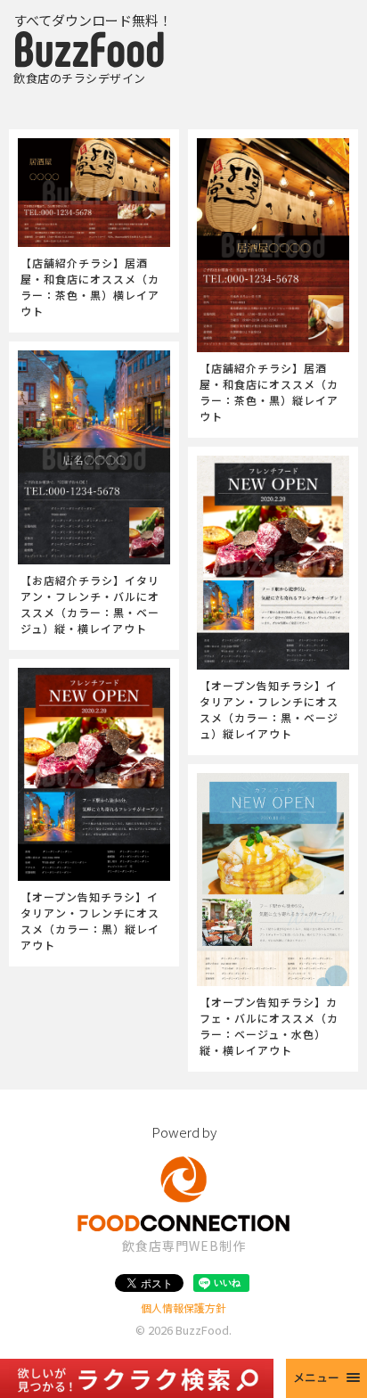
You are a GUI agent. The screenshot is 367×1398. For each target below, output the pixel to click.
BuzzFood (202, 1329)
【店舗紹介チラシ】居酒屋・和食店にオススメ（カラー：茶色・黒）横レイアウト (89, 286)
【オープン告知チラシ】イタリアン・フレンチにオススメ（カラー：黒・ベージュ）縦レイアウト (269, 709)
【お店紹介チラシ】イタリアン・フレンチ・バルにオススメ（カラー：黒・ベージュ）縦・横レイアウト (89, 604)
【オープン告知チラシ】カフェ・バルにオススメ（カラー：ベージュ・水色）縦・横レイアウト (269, 1025)
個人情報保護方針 (183, 1307)
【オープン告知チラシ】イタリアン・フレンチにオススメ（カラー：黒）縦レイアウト (89, 920)
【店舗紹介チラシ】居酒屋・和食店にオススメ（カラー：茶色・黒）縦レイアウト (269, 392)
